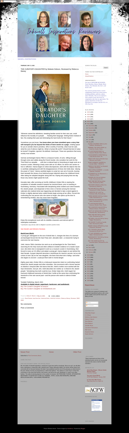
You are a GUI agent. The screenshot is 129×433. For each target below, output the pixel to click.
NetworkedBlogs (95, 400)
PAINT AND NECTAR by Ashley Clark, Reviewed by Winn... (96, 182)
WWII (22, 300)
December (91, 125)
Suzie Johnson (89, 334)
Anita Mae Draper (90, 313)
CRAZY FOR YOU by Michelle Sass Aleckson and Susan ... (98, 159)
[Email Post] (49, 296)
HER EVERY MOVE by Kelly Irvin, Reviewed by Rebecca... (97, 185)
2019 (88, 257)
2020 (88, 255)
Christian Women (95, 408)
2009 (88, 280)
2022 (88, 121)
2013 (88, 271)
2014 (88, 269)
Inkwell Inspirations (96, 402)
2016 (88, 264)
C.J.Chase (88, 315)
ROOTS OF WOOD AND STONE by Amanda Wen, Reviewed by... (98, 211)
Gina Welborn (89, 323)
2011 (88, 276)
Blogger (83, 428)
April (89, 245)
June (90, 139)
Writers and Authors (96, 406)
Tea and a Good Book (93, 375)
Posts (89, 302)
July (89, 137)
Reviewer (73, 298)
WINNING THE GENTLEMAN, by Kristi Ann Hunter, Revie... (97, 148)
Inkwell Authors (89, 76)
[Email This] (52, 296)
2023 (88, 119)
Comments (90, 305)
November (91, 128)
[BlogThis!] (54, 296)
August (90, 135)
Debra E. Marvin (89, 319)
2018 (88, 259)
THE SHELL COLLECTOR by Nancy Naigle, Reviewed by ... (98, 219)
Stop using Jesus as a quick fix (95, 381)
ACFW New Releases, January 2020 (96, 377)
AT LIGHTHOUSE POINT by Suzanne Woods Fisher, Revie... (97, 152)
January (90, 252)
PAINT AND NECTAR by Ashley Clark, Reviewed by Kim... (96, 215)
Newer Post (25, 352)
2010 (88, 278)
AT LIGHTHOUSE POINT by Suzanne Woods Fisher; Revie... (97, 204)
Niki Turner (88, 329)
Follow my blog (97, 410)
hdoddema (70, 428)
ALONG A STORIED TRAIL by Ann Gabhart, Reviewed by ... (97, 144)
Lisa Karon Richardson (91, 327)
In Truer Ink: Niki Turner (94, 379)
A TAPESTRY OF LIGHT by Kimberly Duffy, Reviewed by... (97, 193)
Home (51, 352)
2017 (88, 262)
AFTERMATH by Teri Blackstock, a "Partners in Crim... (97, 174)
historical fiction (45, 298)
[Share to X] (55, 296)
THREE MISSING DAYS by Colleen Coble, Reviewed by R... (98, 196)
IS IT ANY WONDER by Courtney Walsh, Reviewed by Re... (97, 234)
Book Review (28, 298)
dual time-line (36, 298)
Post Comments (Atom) (34, 355)
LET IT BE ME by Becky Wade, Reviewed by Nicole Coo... (96, 230)
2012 (88, 273)
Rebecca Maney (65, 298)
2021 (88, 123)
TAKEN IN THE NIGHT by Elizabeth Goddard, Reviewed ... (98, 167)
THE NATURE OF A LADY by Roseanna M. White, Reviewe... (97, 189)
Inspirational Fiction (96, 405)
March (90, 247)
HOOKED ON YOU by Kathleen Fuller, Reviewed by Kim (96, 178)
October (90, 130)
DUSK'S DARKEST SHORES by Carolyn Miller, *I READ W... (97, 163)
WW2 (78, 298)
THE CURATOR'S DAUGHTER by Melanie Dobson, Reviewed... (97, 208)
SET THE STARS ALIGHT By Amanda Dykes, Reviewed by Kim (98, 241)
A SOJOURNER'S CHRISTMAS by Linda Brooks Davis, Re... (97, 155)
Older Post (77, 352)
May (89, 142)
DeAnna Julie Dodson (91, 317)
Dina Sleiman (88, 321)
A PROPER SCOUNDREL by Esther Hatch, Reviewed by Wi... (98, 200)
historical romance (55, 298)
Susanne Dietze (89, 332)
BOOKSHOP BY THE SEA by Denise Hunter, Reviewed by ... (98, 237)
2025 (88, 114)
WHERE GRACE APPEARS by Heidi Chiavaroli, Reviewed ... (98, 226)
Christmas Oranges (92, 373)
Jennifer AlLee (89, 325)
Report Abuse (89, 285)
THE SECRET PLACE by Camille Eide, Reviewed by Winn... (97, 223)
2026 (88, 112)
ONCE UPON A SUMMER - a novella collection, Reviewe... (98, 170)
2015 (88, 266)
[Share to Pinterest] (59, 296)
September (91, 132)
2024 (88, 116)
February (91, 250)
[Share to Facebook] (57, 296)
